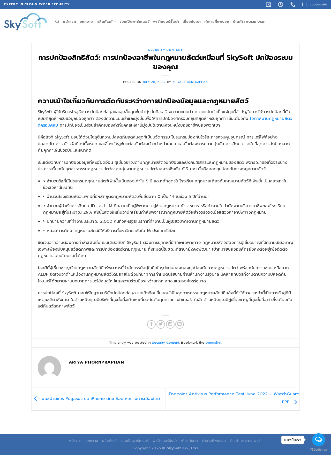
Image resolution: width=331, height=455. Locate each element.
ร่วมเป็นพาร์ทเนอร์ (134, 21)
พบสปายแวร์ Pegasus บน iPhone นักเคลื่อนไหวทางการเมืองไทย (100, 399)
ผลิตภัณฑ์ (104, 21)
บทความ (86, 21)
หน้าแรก (69, 21)
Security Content (165, 50)
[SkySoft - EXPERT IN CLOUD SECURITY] (26, 22)
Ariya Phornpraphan (190, 82)
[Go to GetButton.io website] (318, 449)
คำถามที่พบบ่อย (216, 21)
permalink (214, 342)
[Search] (57, 22)
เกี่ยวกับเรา (192, 21)
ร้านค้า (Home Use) (249, 21)
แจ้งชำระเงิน (318, 4)
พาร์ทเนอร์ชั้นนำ (166, 21)
